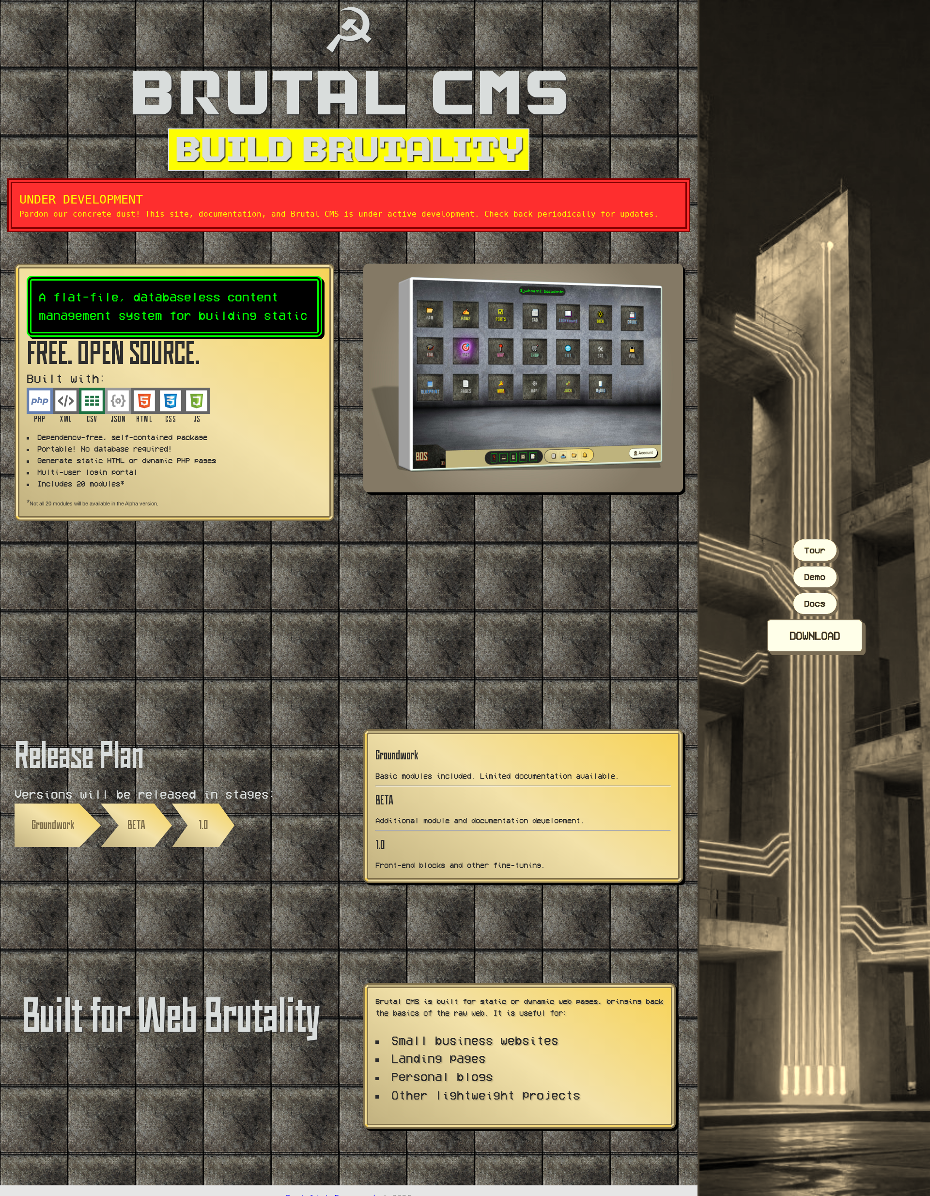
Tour (814, 550)
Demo (814, 577)
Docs (814, 603)
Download (815, 635)
